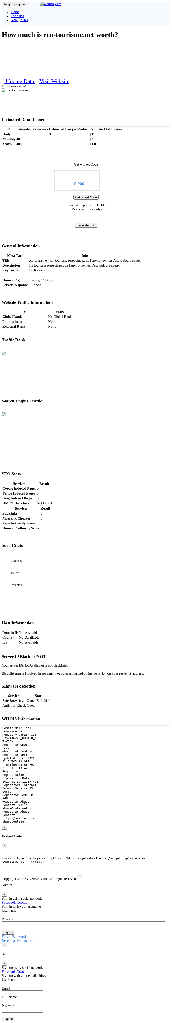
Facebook (9, 902)
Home (15, 12)
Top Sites (17, 16)
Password (8, 919)
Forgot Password (14, 936)
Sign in (8, 932)
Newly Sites (19, 20)
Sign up (8, 1019)
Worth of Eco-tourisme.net (77, 174)
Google (22, 902)
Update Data (20, 81)
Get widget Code (86, 197)
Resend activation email (18, 940)
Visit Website (54, 81)
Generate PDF (86, 225)
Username (9, 910)
